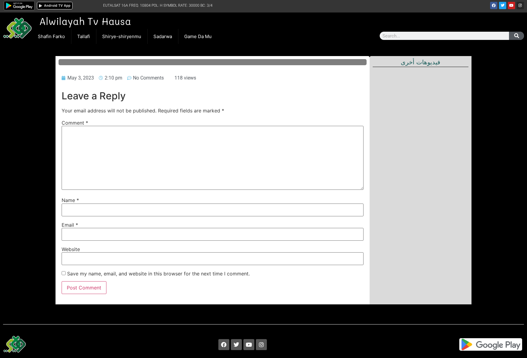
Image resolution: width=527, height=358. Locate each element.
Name (70, 200)
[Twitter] (502, 5)
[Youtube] (511, 5)
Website (71, 249)
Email (70, 224)
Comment (75, 122)
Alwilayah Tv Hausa (85, 21)
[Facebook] (493, 5)
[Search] (516, 36)
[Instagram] (520, 5)
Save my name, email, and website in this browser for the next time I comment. (158, 273)
